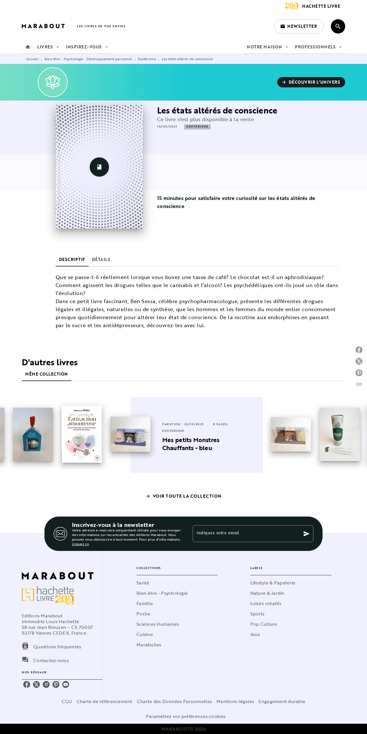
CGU (67, 701)
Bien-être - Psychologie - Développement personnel (88, 58)
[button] (299, 26)
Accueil (32, 58)
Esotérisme (147, 58)
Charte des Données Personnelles (174, 701)
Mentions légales (235, 701)
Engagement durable (282, 701)
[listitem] (27, 684)
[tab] (28, 47)
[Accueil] (46, 26)
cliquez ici (80, 543)
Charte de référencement (104, 701)
